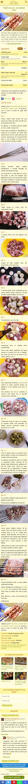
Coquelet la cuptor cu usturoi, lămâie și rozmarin (21, 682)
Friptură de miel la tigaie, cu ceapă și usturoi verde (20, 668)
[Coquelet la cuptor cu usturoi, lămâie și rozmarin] (21, 676)
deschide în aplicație (12, 777)
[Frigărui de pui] (7, 676)
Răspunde (4, 734)
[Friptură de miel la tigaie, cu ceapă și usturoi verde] (21, 661)
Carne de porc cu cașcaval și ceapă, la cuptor (7, 668)
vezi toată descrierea (14, 44)
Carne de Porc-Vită (13, 645)
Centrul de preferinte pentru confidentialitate (14, 770)
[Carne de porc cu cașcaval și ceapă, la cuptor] (7, 661)
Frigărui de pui (6, 681)
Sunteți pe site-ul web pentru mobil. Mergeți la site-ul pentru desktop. (14, 765)
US (25, 48)
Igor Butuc (25, 774)
